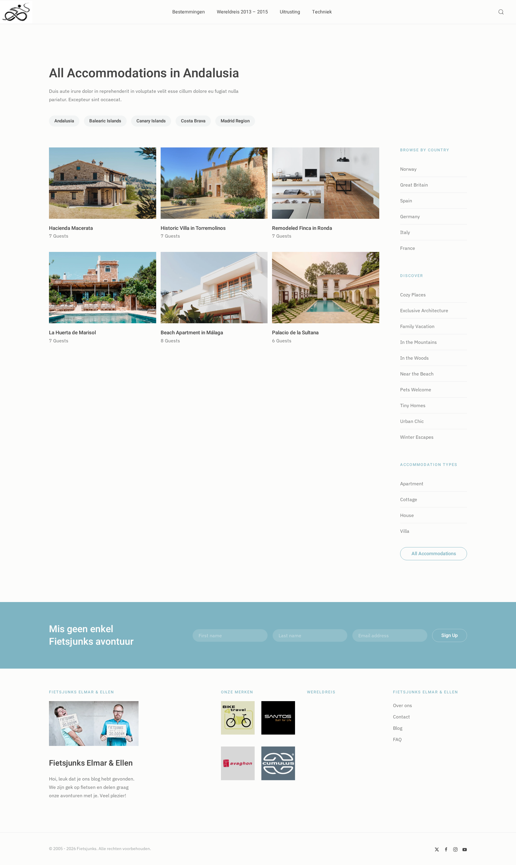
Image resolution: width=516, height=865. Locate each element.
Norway (408, 169)
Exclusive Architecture (424, 310)
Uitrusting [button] (290, 12)
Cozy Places (413, 295)
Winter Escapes (417, 437)
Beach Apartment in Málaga (192, 332)
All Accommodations (433, 553)
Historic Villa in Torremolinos (193, 228)
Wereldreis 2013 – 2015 (242, 12)
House (407, 515)
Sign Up (449, 635)
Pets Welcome (415, 390)
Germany (410, 216)
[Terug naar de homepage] (16, 12)
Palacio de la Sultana (295, 332)
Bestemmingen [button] (188, 12)
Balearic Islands (105, 121)
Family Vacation (417, 326)
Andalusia (64, 121)
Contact (401, 717)
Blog (397, 728)
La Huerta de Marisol (72, 332)
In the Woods (414, 358)
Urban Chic (412, 421)
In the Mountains (418, 342)
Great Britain (414, 185)
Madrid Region (235, 121)
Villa (404, 531)
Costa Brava (193, 121)
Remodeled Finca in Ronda (302, 228)
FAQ (397, 739)
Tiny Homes (413, 405)
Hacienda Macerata (71, 228)
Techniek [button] (322, 12)
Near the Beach (417, 374)
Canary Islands (151, 121)
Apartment (411, 484)
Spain (406, 201)
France (407, 248)
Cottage (408, 499)
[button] (501, 12)
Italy (405, 232)
